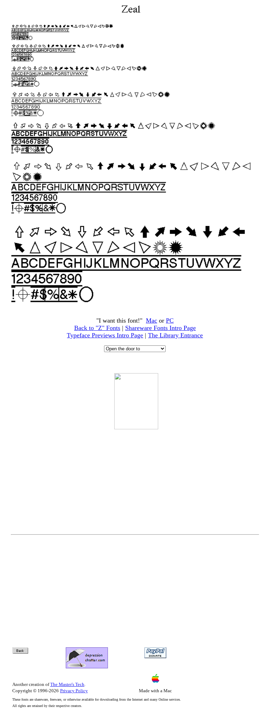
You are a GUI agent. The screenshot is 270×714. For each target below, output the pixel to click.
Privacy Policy (74, 690)
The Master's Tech (67, 684)
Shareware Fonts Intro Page (160, 327)
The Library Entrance (175, 335)
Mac (151, 320)
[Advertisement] (136, 477)
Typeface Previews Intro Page (105, 335)
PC (170, 320)
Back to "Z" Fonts (97, 327)
